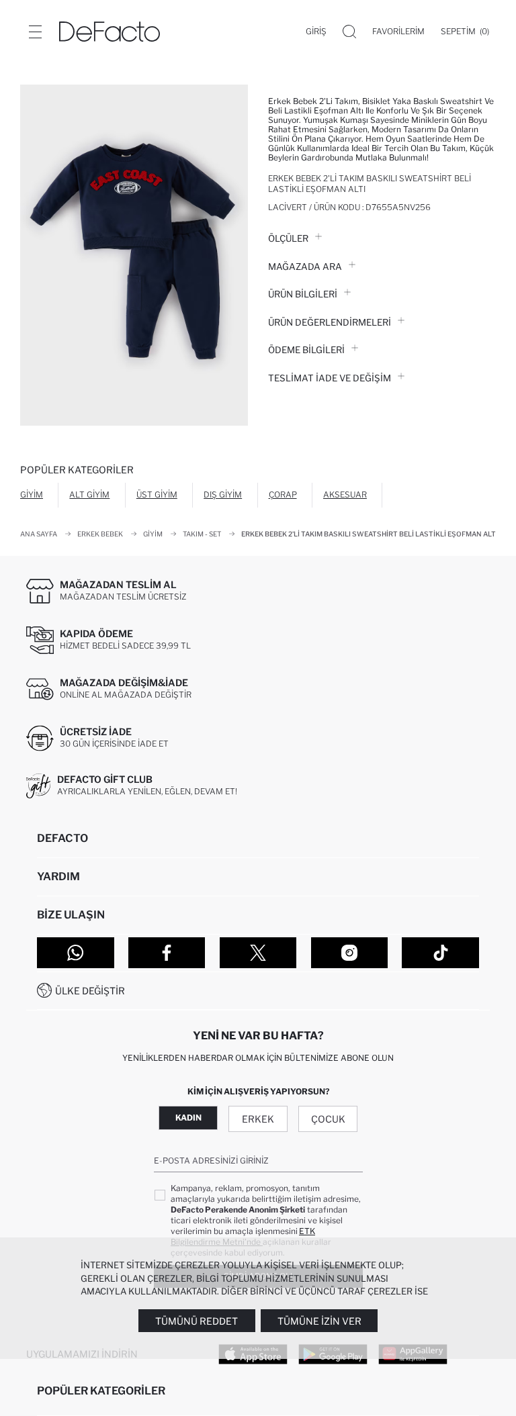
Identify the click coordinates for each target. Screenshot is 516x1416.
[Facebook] (167, 952)
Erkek (258, 1119)
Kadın (188, 1118)
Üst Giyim (156, 494)
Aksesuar (345, 494)
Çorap (283, 494)
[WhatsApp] (75, 952)
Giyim (31, 494)
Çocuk (328, 1119)
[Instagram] (349, 952)
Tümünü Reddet (196, 1321)
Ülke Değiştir (90, 990)
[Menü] (35, 31)
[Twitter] (258, 952)
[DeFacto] (109, 31)
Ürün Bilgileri (302, 294)
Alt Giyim (89, 494)
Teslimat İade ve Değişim (329, 378)
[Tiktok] (440, 952)
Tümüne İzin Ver (319, 1321)
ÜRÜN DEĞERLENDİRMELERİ (329, 322)
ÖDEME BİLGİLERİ (306, 349)
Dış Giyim (223, 494)
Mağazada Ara (305, 266)
